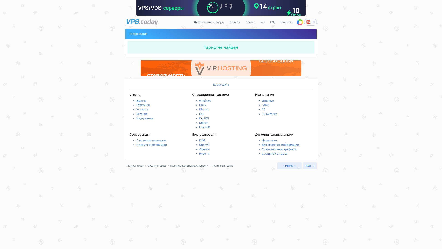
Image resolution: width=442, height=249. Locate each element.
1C (263, 109)
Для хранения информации (280, 145)
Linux (202, 105)
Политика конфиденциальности (189, 165)
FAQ (272, 22)
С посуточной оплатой (151, 145)
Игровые (268, 101)
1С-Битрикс (269, 114)
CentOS (204, 118)
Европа (141, 101)
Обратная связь (156, 165)
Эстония (141, 114)
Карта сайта (221, 84)
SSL (262, 22)
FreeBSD (204, 127)
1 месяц (288, 165)
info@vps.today (135, 165)
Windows (205, 101)
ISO (201, 114)
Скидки (250, 22)
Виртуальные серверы (209, 22)
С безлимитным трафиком (279, 149)
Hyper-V (204, 153)
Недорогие (269, 140)
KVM (202, 140)
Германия (143, 105)
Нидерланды (144, 118)
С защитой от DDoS (275, 153)
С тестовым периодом (151, 140)
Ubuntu (204, 109)
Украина (142, 109)
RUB (308, 165)
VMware (204, 149)
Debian (203, 123)
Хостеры (235, 22)
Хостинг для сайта (223, 165)
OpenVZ (204, 145)
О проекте (287, 22)
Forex (265, 105)
